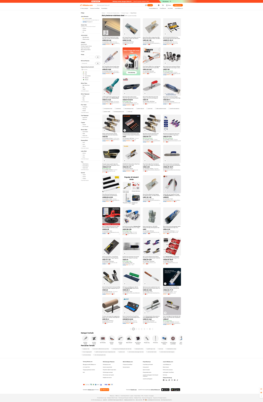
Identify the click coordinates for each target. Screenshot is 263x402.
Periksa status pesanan (168, 369)
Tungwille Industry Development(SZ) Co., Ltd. (111, 43)
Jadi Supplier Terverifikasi (168, 372)
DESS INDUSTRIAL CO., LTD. (129, 263)
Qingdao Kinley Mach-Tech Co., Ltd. (109, 262)
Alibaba (103, 13)
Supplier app (134, 389)
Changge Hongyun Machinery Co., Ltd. (151, 232)
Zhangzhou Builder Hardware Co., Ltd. (130, 103)
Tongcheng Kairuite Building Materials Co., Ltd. (152, 169)
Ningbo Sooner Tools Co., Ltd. (108, 292)
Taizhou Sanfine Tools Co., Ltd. (149, 262)
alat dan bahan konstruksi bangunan (167, 351)
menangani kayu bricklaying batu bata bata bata (122, 348)
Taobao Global (137, 395)
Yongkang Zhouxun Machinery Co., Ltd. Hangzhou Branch (111, 232)
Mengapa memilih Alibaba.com (89, 364)
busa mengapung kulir (87, 351)
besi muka (161, 348)
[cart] (163, 5)
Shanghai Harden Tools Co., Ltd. (129, 139)
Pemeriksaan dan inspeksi (108, 374)
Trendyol (146, 395)
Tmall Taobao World (125, 395)
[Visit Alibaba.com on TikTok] (177, 380)
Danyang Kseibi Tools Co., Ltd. (149, 72)
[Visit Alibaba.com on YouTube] (174, 380)
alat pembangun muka (129, 108)
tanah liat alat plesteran (174, 108)
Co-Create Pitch (86, 367)
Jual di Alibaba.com (167, 364)
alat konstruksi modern (152, 351)
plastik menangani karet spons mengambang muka (105, 351)
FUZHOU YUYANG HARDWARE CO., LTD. (171, 73)
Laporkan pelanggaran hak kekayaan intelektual (150, 375)
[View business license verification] (144, 400)
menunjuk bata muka (108, 108)
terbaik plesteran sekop (171, 348)
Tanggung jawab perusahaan (89, 369)
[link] (261, 389)
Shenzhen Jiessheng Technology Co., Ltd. (172, 140)
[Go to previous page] (130, 329)
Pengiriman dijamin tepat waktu (109, 369)
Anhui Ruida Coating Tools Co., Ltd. (170, 43)
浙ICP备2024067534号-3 (166, 399)
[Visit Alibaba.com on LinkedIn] (166, 380)
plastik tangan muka (151, 348)
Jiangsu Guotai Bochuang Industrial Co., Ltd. (152, 43)
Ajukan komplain (146, 369)
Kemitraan (165, 374)
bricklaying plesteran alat (119, 111)
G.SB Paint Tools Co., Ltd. (128, 43)
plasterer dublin (107, 111)
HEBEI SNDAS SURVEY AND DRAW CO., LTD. (111, 200)
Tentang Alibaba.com (87, 361)
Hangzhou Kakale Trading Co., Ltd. (130, 233)
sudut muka (150, 108)
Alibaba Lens (91, 389)
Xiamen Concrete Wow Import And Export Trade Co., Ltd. (172, 169)
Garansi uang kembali (107, 367)
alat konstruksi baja (87, 354)
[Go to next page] (152, 329)
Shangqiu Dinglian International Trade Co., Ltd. (111, 72)
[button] (146, 5)
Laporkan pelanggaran (147, 378)
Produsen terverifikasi (127, 364)
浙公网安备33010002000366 (153, 399)
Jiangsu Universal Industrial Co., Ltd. (130, 169)
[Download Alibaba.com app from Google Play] (175, 389)
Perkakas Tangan (124, 13)
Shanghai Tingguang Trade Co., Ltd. (170, 232)
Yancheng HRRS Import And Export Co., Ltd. (152, 292)
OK (97, 57)
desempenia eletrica (139, 348)
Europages (151, 395)
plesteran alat (122, 351)
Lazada (131, 395)
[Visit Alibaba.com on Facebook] (164, 380)
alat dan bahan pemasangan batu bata (136, 351)
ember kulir (130, 111)
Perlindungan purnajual (108, 372)
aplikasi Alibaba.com (155, 389)
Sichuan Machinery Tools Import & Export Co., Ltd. (152, 140)
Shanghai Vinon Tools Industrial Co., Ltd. (171, 102)
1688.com (117, 395)
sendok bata (118, 108)
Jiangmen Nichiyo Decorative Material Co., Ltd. (131, 292)
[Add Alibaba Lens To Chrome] (104, 389)
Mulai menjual (166, 367)
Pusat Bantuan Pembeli (148, 364)
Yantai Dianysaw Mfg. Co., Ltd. (169, 292)
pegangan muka (86, 348)
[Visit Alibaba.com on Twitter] (169, 380)
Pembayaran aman (107, 364)
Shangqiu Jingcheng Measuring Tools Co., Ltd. (111, 102)
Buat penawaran (126, 367)
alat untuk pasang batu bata (100, 354)
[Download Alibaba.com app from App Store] (165, 389)
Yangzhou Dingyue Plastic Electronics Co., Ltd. (111, 139)
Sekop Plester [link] (133, 13)
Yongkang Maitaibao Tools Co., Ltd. (170, 262)
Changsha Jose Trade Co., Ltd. (108, 170)
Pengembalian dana (147, 372)
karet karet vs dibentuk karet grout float (101, 348)
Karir (84, 372)
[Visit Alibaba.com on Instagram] (172, 380)
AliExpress (112, 395)
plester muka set (140, 108)
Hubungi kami (146, 367)
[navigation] (90, 171)
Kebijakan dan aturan (107, 377)
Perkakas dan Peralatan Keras (113, 13)
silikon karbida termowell (161, 108)
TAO (142, 395)
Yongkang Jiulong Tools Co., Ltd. (149, 102)
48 (149, 328)
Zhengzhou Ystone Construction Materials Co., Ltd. (172, 200)
